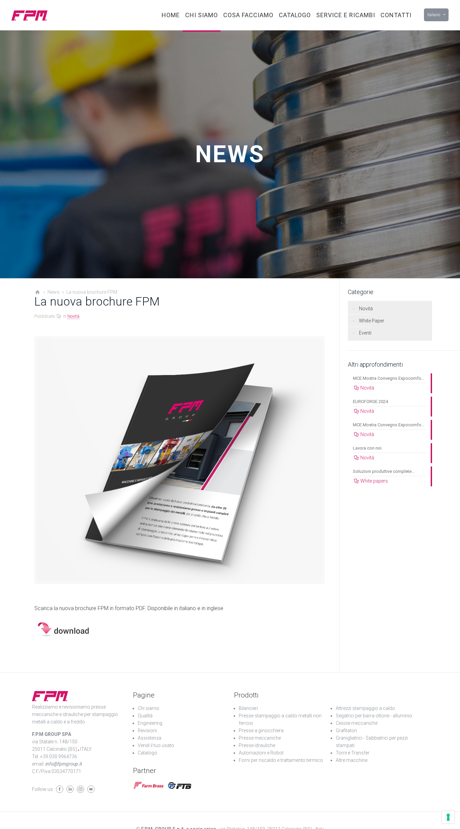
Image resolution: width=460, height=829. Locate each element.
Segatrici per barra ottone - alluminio (374, 715)
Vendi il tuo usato (156, 745)
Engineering (150, 723)
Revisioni (147, 730)
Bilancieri (248, 708)
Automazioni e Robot (261, 752)
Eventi (365, 333)
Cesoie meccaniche (356, 723)
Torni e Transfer (352, 752)
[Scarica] (67, 636)
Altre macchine (351, 760)
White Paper (371, 320)
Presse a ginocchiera (261, 730)
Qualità (145, 715)
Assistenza (149, 738)
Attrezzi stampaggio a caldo (365, 708)
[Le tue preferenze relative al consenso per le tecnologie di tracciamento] (448, 817)
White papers (374, 481)
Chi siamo (148, 708)
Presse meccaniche (260, 738)
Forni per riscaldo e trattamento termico (281, 760)
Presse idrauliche (257, 745)
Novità (73, 316)
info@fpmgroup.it (63, 764)
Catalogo (147, 752)
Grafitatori (346, 730)
